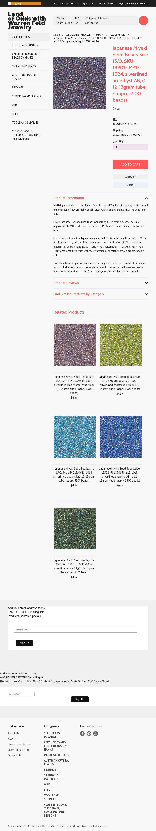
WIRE (15, 105)
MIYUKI (100, 34)
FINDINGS (18, 87)
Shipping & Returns (98, 18)
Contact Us (91, 23)
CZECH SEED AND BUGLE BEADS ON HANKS (26, 55)
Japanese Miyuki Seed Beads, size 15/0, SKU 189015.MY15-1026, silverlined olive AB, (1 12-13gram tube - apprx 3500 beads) (74, 566)
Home (56, 34)
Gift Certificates (107, 3)
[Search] (9, 3)
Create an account (138, 3)
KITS (15, 114)
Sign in (122, 3)
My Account (88, 3)
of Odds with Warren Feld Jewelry (27, 21)
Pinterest (89, 733)
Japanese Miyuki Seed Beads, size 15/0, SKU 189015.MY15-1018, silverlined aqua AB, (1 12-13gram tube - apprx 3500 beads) (74, 474)
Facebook (82, 733)
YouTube (95, 733)
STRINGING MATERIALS (26, 96)
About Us (62, 18)
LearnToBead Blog (67, 23)
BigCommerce (99, 826)
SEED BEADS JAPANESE (26, 45)
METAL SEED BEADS (24, 66)
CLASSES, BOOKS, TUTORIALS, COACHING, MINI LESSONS (26, 135)
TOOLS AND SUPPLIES (25, 122)
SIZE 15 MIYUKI (117, 34)
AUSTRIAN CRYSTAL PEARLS (24, 76)
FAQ (77, 18)
